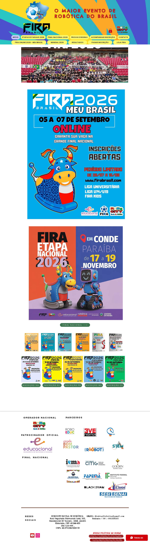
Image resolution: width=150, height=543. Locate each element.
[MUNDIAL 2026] (73, 79)
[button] (110, 30)
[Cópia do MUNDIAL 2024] (76, 79)
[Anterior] (24, 65)
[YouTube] (32, 535)
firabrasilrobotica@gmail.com (109, 516)
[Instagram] (38, 535)
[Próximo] (125, 65)
